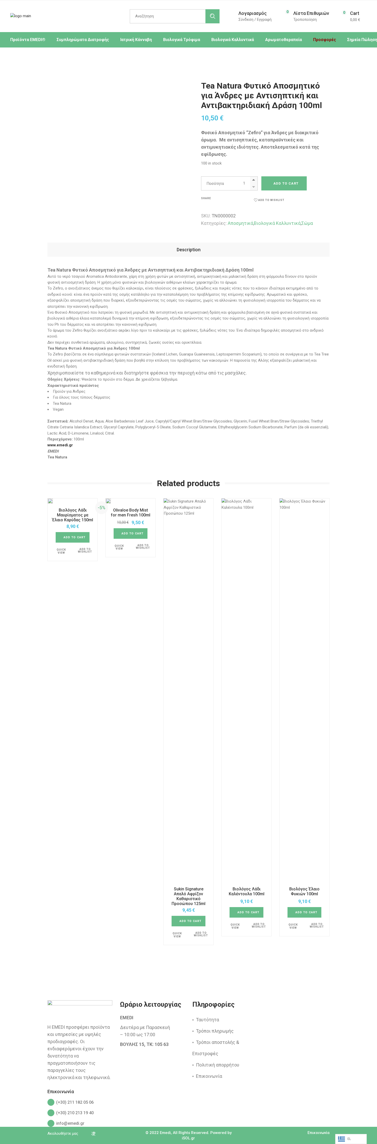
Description (189, 249)
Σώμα (307, 223)
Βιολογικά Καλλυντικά (277, 223)
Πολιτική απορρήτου (217, 1065)
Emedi (165, 1132)
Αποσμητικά (240, 223)
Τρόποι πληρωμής (215, 1031)
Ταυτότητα (207, 1019)
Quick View (61, 551)
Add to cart (286, 183)
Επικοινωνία (209, 1076)
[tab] (188, 250)
